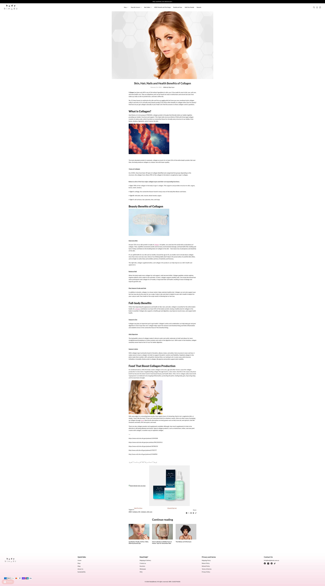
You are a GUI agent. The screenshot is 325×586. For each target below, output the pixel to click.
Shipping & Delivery (145, 560)
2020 (130, 511)
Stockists (142, 566)
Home (79, 560)
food (142, 420)
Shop (79, 563)
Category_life (136, 511)
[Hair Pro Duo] (138, 486)
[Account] (317, 7)
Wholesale (143, 569)
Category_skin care (146, 511)
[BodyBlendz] (10, 7)
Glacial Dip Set (172, 508)
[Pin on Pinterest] (191, 513)
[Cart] (320, 7)
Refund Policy (206, 566)
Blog (79, 566)
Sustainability (81, 572)
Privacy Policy (206, 572)
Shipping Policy (206, 560)
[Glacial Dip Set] (172, 485)
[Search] (314, 7)
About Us (80, 569)
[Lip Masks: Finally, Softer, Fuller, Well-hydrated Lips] (139, 531)
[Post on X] (189, 513)
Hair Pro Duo (138, 508)
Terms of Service (206, 569)
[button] (196, 513)
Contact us (143, 563)
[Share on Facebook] (187, 513)
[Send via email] (193, 513)
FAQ (141, 572)
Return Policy (206, 563)
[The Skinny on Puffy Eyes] (186, 531)
